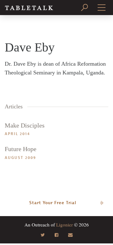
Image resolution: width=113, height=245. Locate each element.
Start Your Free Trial (52, 202)
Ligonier (64, 224)
